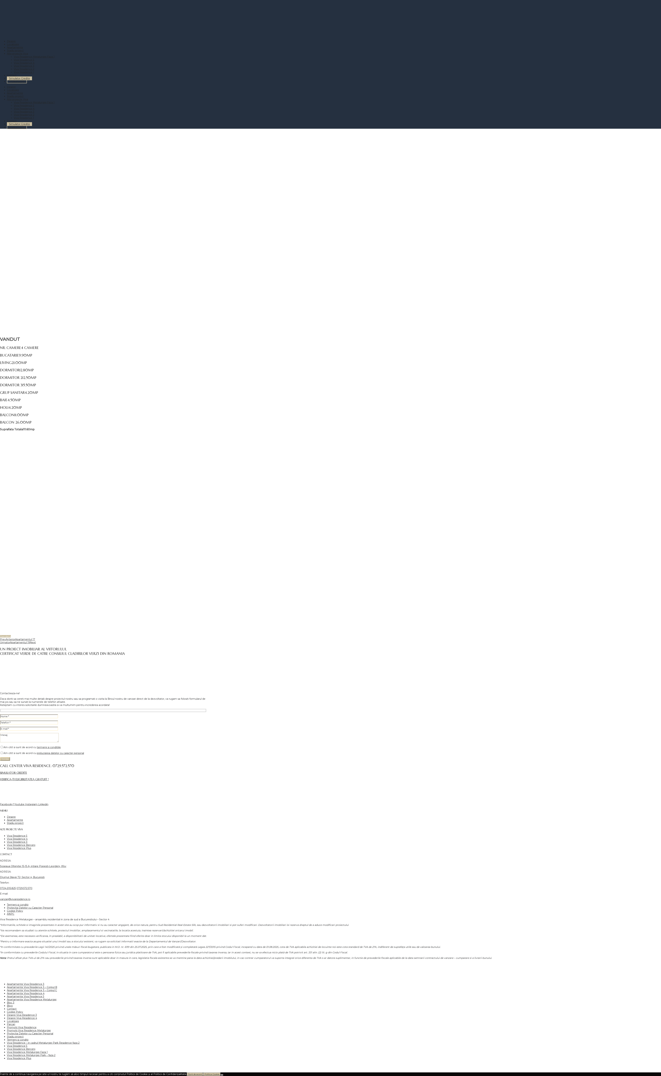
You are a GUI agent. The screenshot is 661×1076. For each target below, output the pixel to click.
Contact (12, 75)
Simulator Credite (19, 78)
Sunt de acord (195, 1074)
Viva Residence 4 (24, 62)
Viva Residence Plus (19, 848)
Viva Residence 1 (24, 72)
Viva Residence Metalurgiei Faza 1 (34, 56)
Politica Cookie (211, 1074)
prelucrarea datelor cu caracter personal (60, 753)
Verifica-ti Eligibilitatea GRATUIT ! (24, 779)
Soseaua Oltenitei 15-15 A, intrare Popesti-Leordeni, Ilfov (33, 866)
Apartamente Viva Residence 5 (25, 996)
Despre (11, 41)
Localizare (13, 44)
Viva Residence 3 (24, 66)
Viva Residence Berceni (21, 845)
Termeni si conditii (17, 904)
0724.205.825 (8, 888)
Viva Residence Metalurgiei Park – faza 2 (31, 1055)
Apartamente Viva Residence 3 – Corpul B (32, 987)
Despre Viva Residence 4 (22, 1018)
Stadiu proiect (15, 50)
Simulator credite (13, 773)
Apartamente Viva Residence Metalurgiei (31, 999)
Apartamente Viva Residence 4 (25, 993)
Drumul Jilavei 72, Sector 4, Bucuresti (22, 877)
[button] (5, 636)
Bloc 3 (10, 1002)
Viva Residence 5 (24, 59)
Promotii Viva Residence (21, 1027)
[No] (222, 1074)
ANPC (10, 914)
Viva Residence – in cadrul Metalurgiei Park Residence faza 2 (43, 1042)
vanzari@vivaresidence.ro (15, 899)
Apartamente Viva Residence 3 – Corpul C (32, 990)
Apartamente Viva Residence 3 (25, 984)
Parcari (11, 1024)
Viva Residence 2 (24, 69)
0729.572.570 (17, 81)
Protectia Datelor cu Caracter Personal (30, 907)
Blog (10, 1005)
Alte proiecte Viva (17, 53)
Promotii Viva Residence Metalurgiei (29, 1030)
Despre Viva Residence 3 (22, 1015)
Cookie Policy (15, 910)
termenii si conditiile (49, 747)
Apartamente (15, 47)
